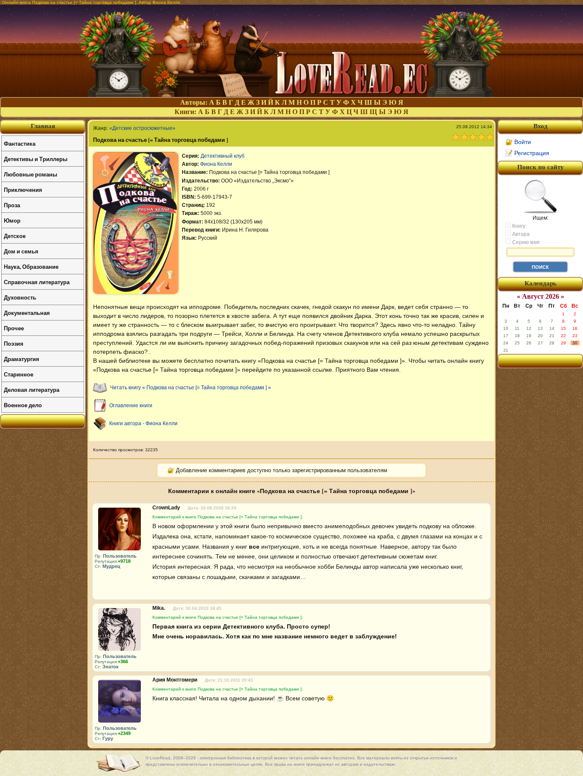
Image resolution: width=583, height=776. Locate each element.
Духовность (20, 297)
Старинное (18, 374)
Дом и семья (21, 251)
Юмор (12, 220)
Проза (12, 205)
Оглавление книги (130, 406)
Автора (520, 234)
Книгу (518, 226)
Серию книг (525, 242)
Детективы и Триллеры (35, 159)
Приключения (23, 189)
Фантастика (19, 143)
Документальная (27, 313)
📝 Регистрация (527, 153)
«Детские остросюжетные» (142, 128)
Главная (43, 126)
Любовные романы (30, 174)
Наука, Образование (31, 266)
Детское (15, 236)
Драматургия (21, 359)
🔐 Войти (518, 141)
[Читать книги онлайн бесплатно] (291, 94)
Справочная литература (37, 282)
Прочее (14, 328)
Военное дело (23, 405)
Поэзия (13, 343)
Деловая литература (31, 389)
